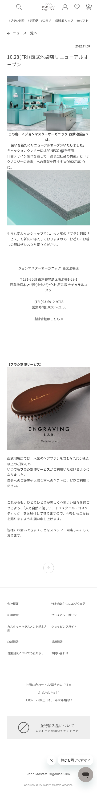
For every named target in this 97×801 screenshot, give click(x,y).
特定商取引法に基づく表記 (68, 604)
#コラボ (46, 20)
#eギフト (82, 20)
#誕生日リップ (64, 20)
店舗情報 (13, 641)
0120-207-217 (48, 692)
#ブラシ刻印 (16, 20)
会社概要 (13, 604)
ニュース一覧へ (24, 32)
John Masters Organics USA (48, 774)
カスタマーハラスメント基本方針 (27, 628)
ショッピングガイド (64, 626)
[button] (19, 7)
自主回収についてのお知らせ (25, 653)
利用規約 (13, 615)
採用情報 (57, 641)
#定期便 (33, 20)
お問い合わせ (59, 653)
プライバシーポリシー (65, 615)
